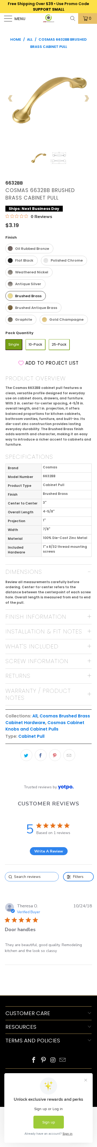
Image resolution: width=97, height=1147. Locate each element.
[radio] (29, 248)
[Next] (86, 98)
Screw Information (36, 661)
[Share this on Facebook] (41, 755)
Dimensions (23, 572)
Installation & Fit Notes (43, 631)
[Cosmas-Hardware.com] (48, 18)
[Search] (73, 18)
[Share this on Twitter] (26, 755)
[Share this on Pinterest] (55, 755)
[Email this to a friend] (69, 755)
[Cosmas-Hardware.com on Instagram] (53, 1060)
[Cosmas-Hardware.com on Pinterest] (43, 1060)
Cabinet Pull (31, 736)
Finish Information (35, 617)
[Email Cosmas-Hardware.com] (63, 1060)
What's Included (31, 646)
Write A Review (48, 851)
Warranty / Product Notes (38, 694)
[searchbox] (32, 876)
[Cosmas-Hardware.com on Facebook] (34, 1060)
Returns (17, 676)
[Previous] (10, 98)
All (34, 716)
